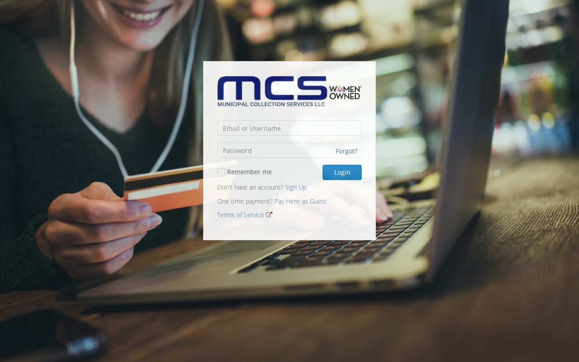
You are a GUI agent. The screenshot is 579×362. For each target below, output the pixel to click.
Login (342, 172)
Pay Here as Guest (301, 201)
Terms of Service (240, 214)
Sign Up (296, 187)
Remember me (248, 171)
